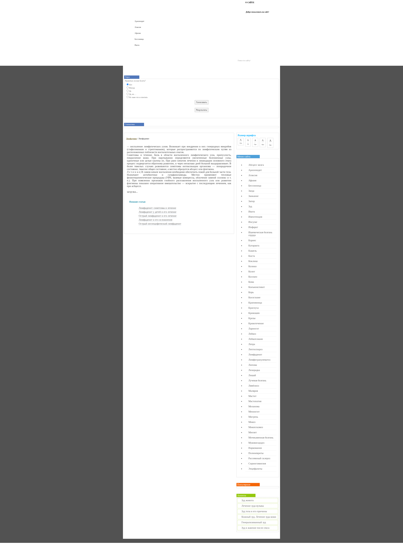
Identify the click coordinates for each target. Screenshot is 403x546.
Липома (252, 365)
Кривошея (253, 313)
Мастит (252, 396)
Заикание (253, 196)
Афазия (138, 33)
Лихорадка (254, 370)
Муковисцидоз (256, 442)
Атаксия (138, 27)
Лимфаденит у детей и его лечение (157, 212)
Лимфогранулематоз (259, 359)
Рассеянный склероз (259, 458)
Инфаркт (253, 227)
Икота (137, 45)
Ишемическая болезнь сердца (260, 234)
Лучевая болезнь (257, 380)
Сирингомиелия (257, 463)
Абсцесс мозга (256, 165)
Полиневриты (256, 453)
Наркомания (255, 448)
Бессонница (139, 39)
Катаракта (253, 245)
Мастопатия (254, 401)
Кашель (252, 250)
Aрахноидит (139, 21)
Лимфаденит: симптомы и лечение (157, 208)
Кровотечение (256, 323)
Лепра (251, 344)
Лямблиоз (253, 385)
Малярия (253, 391)
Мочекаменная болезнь (260, 437)
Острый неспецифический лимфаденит (160, 223)
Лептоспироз (255, 349)
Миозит (252, 432)
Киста (251, 256)
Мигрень (253, 416)
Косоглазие (254, 297)
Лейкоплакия (255, 339)
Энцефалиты (255, 468)
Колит (251, 271)
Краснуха (253, 307)
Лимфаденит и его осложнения (155, 219)
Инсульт (252, 222)
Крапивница (255, 302)
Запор (251, 201)
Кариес (252, 240)
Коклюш (253, 261)
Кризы (251, 318)
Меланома (253, 406)
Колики (252, 266)
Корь (251, 292)
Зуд (250, 206)
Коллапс (252, 276)
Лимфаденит (131, 139)
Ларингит (253, 328)
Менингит (254, 411)
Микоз (251, 422)
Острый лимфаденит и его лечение (157, 215)
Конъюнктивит (256, 287)
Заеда (251, 190)
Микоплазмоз (255, 427)
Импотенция (255, 216)
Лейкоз (252, 333)
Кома (251, 282)
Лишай (252, 375)
